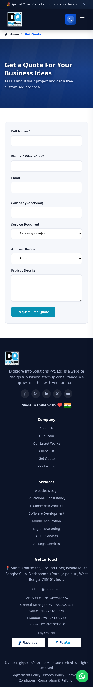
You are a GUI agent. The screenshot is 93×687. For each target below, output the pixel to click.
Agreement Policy (26, 675)
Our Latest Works (46, 443)
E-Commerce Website (46, 505)
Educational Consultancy (46, 498)
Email (15, 178)
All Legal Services (46, 543)
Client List (46, 451)
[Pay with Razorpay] (28, 642)
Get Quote (47, 458)
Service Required (25, 224)
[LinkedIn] (46, 393)
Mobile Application (46, 520)
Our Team (46, 436)
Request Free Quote (33, 312)
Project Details (23, 270)
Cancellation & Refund (55, 680)
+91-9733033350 (52, 624)
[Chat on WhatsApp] (82, 676)
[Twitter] (57, 393)
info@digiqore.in (48, 589)
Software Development (46, 513)
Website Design (47, 490)
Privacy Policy (53, 675)
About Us (47, 428)
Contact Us (46, 466)
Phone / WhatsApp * (27, 156)
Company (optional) (27, 203)
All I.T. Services (46, 536)
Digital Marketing (46, 528)
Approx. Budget (24, 249)
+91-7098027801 (61, 604)
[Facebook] (25, 393)
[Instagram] (35, 393)
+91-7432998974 (55, 598)
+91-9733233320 (51, 611)
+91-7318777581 (55, 617)
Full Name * (20, 131)
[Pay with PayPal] (64, 642)
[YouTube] (68, 393)
